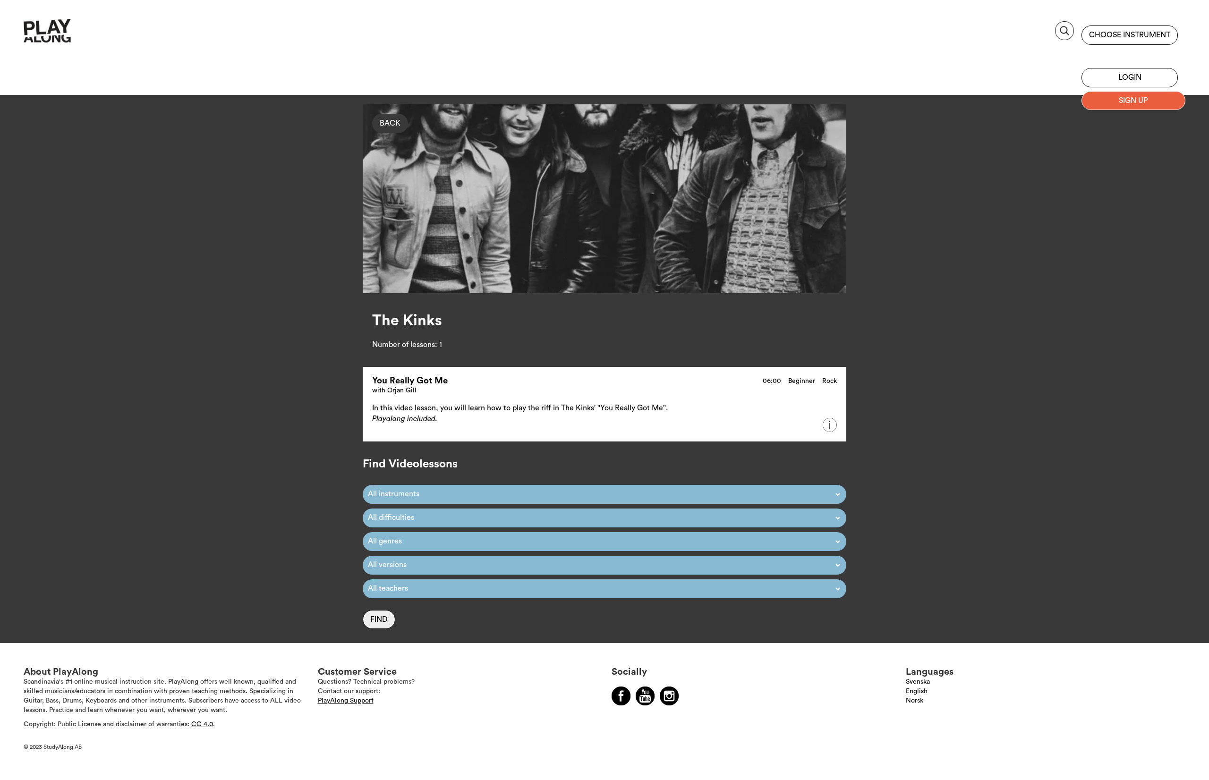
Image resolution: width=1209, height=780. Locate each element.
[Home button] (68, 34)
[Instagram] (669, 696)
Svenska (918, 681)
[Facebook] (621, 696)
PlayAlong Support (346, 700)
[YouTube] (645, 696)
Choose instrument (1129, 35)
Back (390, 123)
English (917, 691)
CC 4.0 (202, 724)
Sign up (1129, 54)
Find (379, 619)
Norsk (914, 700)
